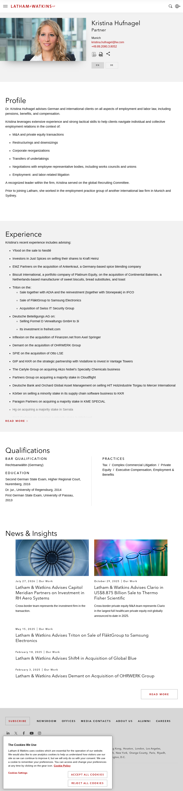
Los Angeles (153, 748)
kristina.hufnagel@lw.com (108, 42)
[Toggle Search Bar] (170, 6)
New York (121, 752)
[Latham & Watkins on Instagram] (39, 733)
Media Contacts (96, 721)
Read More (159, 694)
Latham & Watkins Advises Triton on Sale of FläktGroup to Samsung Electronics (82, 638)
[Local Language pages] (177, 6)
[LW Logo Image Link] (33, 6)
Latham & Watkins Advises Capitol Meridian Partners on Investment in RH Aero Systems (50, 593)
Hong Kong (114, 748)
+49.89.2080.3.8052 (104, 46)
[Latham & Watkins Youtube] (31, 733)
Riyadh (161, 752)
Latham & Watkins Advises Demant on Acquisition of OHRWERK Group (85, 675)
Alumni (144, 721)
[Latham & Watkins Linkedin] (8, 733)
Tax (104, 465)
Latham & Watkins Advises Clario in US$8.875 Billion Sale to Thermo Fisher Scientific (128, 593)
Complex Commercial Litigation (134, 465)
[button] (91, 413)
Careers (163, 721)
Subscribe (18, 721)
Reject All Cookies (87, 783)
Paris (152, 752)
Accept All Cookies (87, 774)
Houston (128, 748)
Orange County (138, 752)
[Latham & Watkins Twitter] (16, 733)
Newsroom (46, 721)
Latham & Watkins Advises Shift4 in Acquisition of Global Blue (76, 658)
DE (114, 65)
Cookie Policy (62, 765)
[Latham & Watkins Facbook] (23, 733)
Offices (69, 721)
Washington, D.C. (115, 757)
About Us (124, 721)
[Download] (93, 54)
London (139, 748)
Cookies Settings (17, 773)
